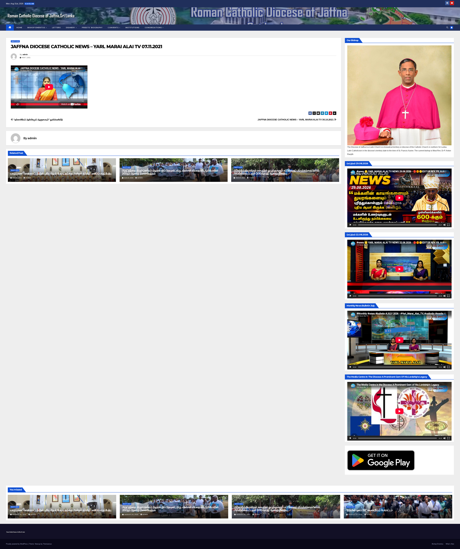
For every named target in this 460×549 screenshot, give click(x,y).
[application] (399, 198)
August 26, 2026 (19, 514)
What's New (15, 41)
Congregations (153, 27)
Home (19, 27)
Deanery (70, 27)
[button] (447, 27)
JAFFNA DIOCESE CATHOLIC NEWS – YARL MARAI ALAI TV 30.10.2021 (296, 119)
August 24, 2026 (131, 514)
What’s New (450, 544)
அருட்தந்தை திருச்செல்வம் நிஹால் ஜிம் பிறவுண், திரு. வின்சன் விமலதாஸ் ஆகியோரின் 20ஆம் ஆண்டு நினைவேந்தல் (170, 172)
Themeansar (47, 544)
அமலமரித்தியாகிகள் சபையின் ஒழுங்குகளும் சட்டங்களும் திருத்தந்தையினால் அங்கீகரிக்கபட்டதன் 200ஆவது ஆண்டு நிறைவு (276, 172)
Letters (56, 27)
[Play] (350, 225)
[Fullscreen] (448, 225)
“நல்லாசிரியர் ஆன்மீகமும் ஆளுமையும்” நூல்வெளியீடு (38, 119)
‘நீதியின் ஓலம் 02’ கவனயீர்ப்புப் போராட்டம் (369, 510)
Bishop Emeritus (36, 27)
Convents (113, 27)
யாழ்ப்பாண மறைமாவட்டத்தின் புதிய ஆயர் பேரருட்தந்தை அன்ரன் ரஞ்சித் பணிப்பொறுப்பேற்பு (60, 173)
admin (25, 54)
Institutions (132, 27)
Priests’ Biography (92, 27)
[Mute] (444, 225)
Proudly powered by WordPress (17, 544)
